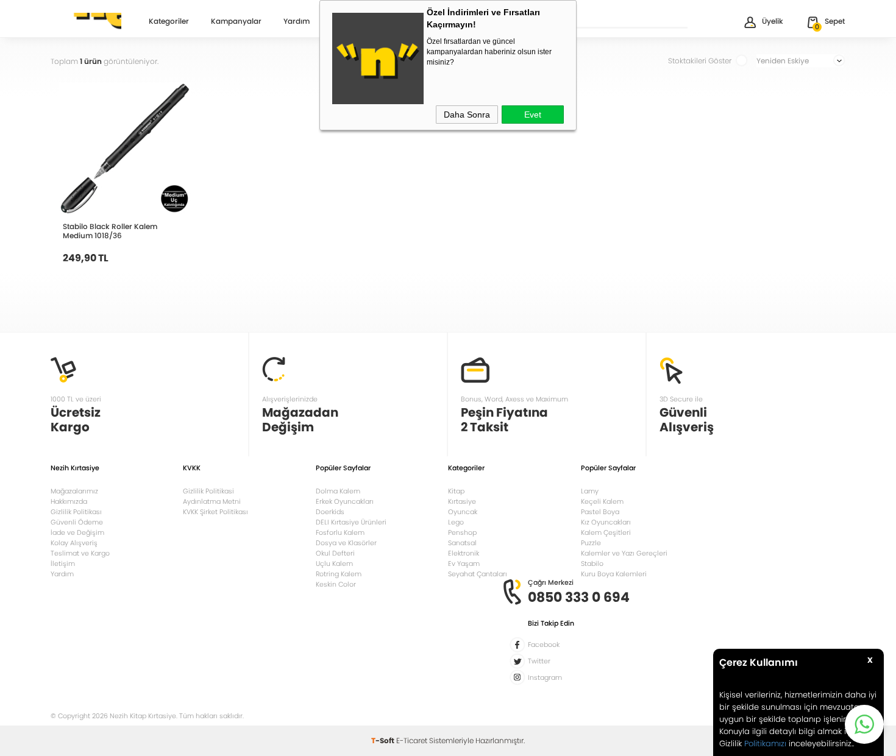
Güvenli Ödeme (77, 522)
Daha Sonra (467, 114)
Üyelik (772, 21)
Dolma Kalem (338, 491)
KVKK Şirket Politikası (215, 512)
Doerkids (330, 512)
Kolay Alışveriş (74, 543)
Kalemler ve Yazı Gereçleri (624, 553)
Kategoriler (169, 22)
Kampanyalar (236, 22)
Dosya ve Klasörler (346, 543)
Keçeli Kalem (602, 501)
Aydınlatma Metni (212, 501)
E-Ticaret (411, 740)
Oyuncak (462, 512)
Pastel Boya (600, 512)
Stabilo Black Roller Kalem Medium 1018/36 (110, 231)
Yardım (296, 22)
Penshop (462, 532)
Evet (532, 114)
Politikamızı (765, 743)
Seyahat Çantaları (477, 574)
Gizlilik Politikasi (208, 491)
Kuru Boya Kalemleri (614, 574)
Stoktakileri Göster (699, 60)
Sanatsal (462, 543)
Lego (456, 522)
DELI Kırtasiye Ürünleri (351, 522)
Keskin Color (336, 584)
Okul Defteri (335, 553)
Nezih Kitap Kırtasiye (86, 21)
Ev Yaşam (464, 563)
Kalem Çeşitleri (606, 532)
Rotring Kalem (338, 574)
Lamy (590, 491)
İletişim (63, 563)
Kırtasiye (462, 501)
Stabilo (592, 563)
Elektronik (463, 553)
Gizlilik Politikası (76, 512)
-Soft (383, 740)
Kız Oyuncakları (606, 522)
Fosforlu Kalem (340, 532)
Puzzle (591, 543)
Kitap (456, 491)
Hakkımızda (69, 501)
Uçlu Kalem (334, 563)
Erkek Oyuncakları (345, 501)
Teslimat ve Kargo (80, 553)
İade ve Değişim (77, 532)
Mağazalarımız (74, 491)
